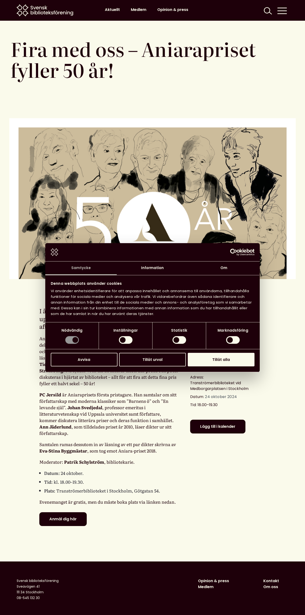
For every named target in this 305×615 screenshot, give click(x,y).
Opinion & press (172, 9)
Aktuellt (112, 9)
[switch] (125, 340)
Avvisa (84, 359)
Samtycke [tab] (81, 267)
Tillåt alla (221, 359)
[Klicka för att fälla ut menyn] (282, 10)
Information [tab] (152, 267)
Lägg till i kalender (217, 426)
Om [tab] (223, 267)
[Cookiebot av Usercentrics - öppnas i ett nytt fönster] (233, 252)
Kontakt (271, 581)
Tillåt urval (152, 359)
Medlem (138, 9)
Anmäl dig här (63, 519)
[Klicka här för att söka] (267, 10)
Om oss (270, 587)
